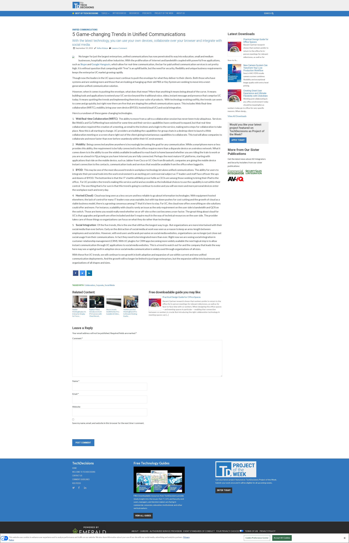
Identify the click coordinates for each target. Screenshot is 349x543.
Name (75, 381)
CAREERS (144, 531)
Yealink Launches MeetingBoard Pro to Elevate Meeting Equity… (130, 312)
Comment (77, 338)
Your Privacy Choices (227, 531)
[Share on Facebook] (75, 275)
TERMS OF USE (251, 531)
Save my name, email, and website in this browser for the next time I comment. (108, 423)
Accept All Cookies (282, 538)
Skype (83, 64)
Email (75, 394)
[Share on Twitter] (82, 275)
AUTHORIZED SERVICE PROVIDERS (166, 531)
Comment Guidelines (81, 479)
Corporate (100, 285)
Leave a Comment (119, 48)
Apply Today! (238, 140)
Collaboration (90, 285)
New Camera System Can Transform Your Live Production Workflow (255, 68)
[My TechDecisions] (83, 7)
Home (74, 468)
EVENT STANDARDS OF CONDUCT (199, 531)
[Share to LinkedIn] (89, 275)
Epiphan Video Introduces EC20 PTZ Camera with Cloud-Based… (95, 312)
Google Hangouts (101, 64)
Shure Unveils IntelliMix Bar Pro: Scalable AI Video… (113, 311)
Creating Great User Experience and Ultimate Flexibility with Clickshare (255, 93)
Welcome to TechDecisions (83, 472)
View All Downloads (237, 116)
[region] (174, 538)
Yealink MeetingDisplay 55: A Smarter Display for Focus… (79, 312)
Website (76, 406)
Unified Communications (84, 29)
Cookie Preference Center (257, 538)
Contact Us (77, 476)
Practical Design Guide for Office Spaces (182, 297)
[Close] (345, 538)
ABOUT (135, 531)
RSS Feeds (76, 483)
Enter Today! (224, 490)
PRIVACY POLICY (267, 531)
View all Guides (143, 515)
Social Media (110, 285)
